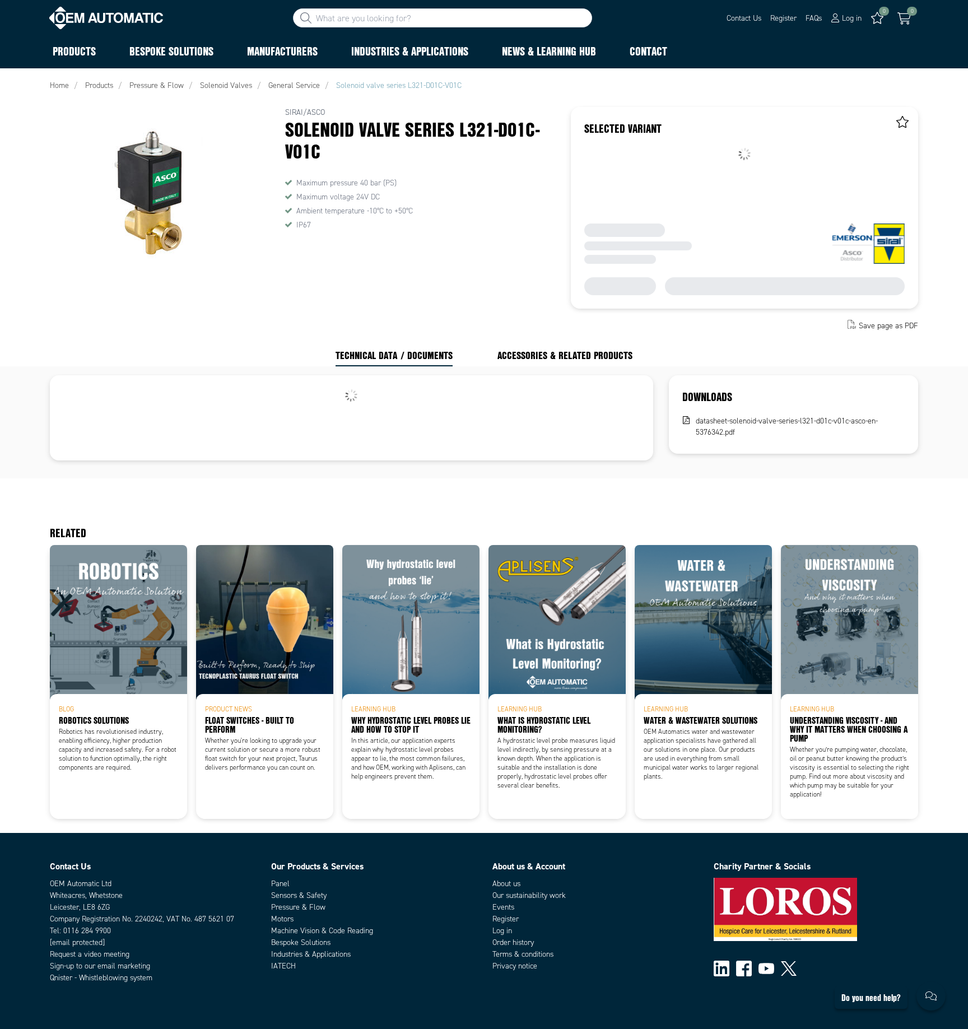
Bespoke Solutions (301, 942)
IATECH (283, 966)
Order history (513, 942)
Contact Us (744, 18)
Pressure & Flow (298, 907)
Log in (502, 930)
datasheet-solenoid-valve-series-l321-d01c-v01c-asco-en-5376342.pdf (787, 426)
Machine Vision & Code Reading (322, 930)
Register (783, 18)
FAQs (814, 18)
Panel (280, 883)
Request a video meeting (89, 954)
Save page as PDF (888, 325)
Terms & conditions (522, 954)
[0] (904, 18)
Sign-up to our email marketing (100, 966)
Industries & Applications (311, 954)
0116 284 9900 (87, 930)
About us (506, 883)
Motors (282, 919)
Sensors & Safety (299, 895)
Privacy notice (514, 966)
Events (503, 907)
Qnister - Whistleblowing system (101, 978)
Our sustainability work (529, 895)
